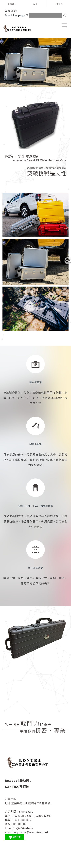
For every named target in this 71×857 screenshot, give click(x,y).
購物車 (59, 3)
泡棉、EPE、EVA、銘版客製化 (35, 504)
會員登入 (12, 3)
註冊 (35, 3)
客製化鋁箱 (35, 442)
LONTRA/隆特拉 (17, 785)
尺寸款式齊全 (35, 566)
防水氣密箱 (35, 380)
